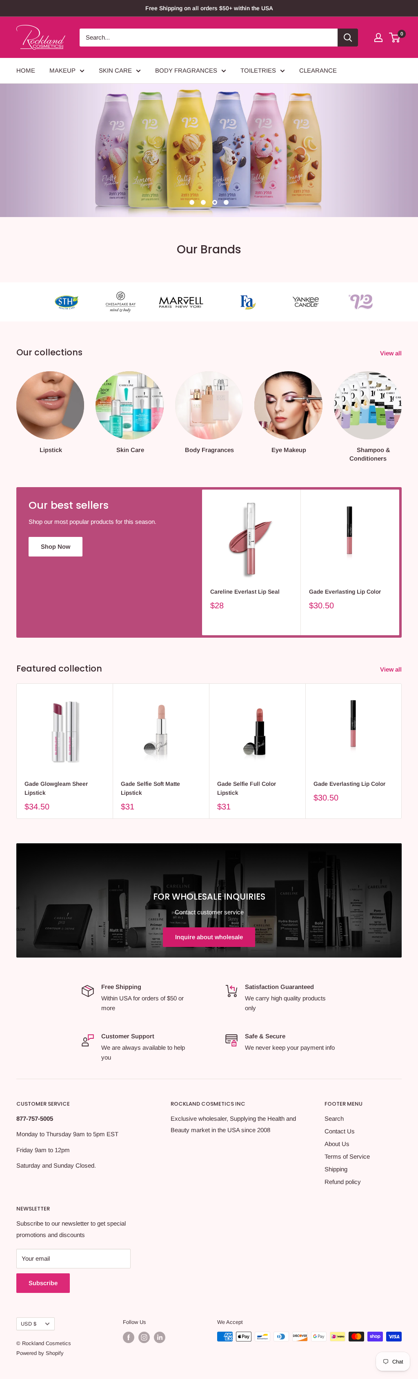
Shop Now (55, 546)
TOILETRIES (258, 70)
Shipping (336, 1169)
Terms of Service (347, 1156)
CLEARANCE (318, 70)
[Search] (348, 38)
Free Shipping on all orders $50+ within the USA (209, 8)
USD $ (28, 1324)
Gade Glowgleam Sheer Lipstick (56, 788)
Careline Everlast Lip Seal (245, 591)
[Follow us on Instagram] (144, 1337)
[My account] (378, 37)
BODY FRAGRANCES (186, 70)
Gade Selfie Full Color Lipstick (246, 788)
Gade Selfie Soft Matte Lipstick (150, 788)
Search (334, 1118)
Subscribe (43, 1282)
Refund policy (343, 1181)
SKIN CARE (115, 70)
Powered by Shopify (40, 1353)
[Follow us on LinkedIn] (159, 1337)
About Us (337, 1143)
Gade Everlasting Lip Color (345, 591)
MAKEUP (62, 70)
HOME (25, 70)
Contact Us (340, 1131)
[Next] (401, 409)
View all (391, 353)
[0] (395, 37)
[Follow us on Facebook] (128, 1337)
